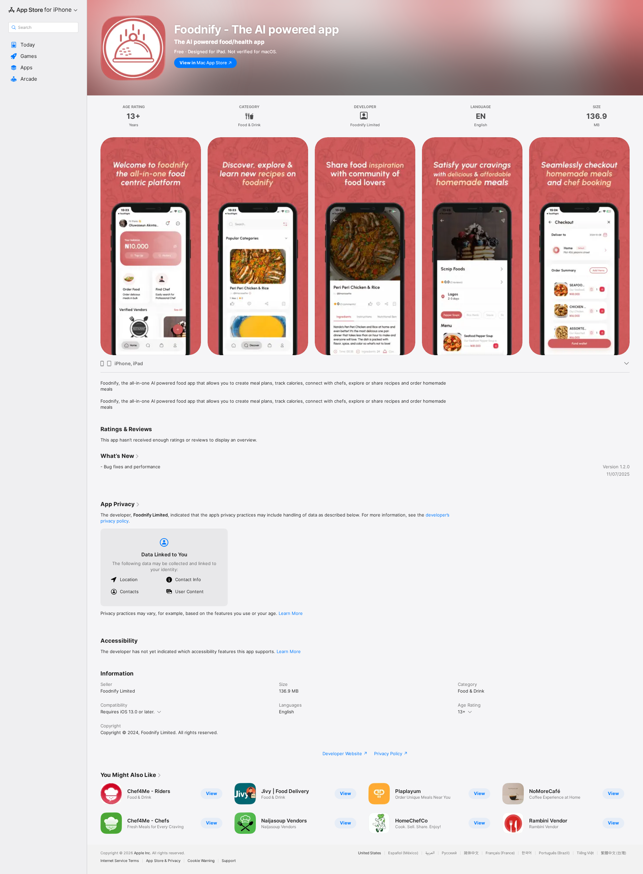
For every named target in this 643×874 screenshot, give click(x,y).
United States (369, 853)
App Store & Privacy (163, 861)
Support (229, 861)
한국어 (527, 853)
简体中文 (471, 853)
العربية (430, 853)
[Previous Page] (93, 808)
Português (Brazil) (554, 853)
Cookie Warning (201, 861)
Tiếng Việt (585, 853)
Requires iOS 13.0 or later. (127, 711)
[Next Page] (636, 808)
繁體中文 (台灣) (613, 853)
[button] (43, 45)
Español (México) (403, 853)
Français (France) (500, 853)
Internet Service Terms (119, 861)
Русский (449, 853)
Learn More (291, 613)
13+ (462, 711)
